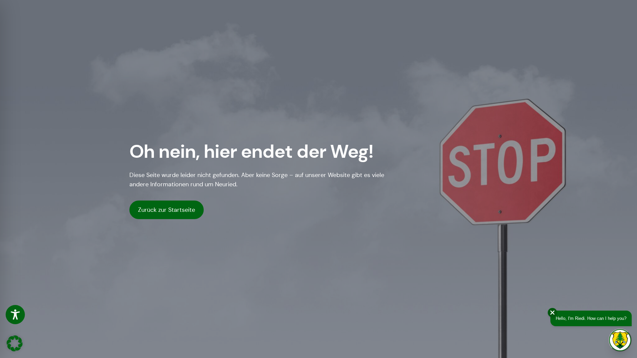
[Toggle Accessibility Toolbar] (15, 314)
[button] (14, 343)
